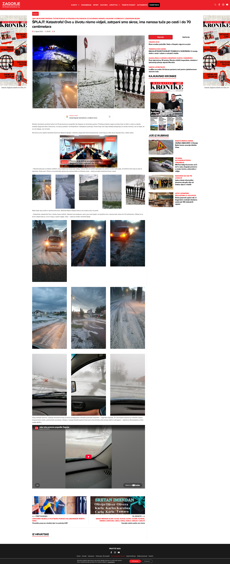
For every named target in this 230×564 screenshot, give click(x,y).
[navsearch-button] (215, 5)
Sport (96, 5)
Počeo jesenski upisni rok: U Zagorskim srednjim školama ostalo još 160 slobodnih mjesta (186, 198)
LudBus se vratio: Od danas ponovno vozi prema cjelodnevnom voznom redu (173, 69)
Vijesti (74, 5)
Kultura (104, 5)
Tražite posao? (128, 5)
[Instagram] (223, 5)
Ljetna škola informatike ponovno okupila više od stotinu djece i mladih (184, 180)
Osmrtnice (154, 5)
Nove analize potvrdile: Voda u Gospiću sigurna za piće (170, 43)
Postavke (147, 561)
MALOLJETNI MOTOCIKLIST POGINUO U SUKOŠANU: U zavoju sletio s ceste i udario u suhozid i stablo (173, 51)
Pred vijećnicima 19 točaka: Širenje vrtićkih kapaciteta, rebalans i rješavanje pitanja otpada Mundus (173, 60)
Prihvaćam (135, 561)
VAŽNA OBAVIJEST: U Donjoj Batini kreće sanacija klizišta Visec (186, 144)
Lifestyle (113, 5)
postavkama (111, 562)
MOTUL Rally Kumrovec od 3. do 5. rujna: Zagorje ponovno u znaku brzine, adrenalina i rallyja (186, 164)
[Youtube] (227, 5)
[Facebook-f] (219, 5)
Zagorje (35, 14)
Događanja (86, 5)
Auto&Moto (142, 5)
